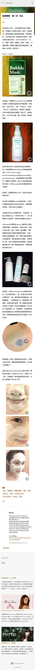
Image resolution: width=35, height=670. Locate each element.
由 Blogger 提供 (18, 663)
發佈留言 (6, 548)
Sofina (15, 496)
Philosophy (7, 496)
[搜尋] (32, 3)
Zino (20, 496)
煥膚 (29, 491)
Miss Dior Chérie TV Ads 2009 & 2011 (12, 610)
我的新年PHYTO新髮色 (8, 643)
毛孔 (4, 491)
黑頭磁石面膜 (17, 491)
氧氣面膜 (10, 491)
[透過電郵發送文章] (3, 488)
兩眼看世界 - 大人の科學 (8, 578)
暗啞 (25, 491)
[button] (3, 22)
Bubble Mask (19, 493)
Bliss (11, 493)
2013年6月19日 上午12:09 (18, 543)
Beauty (5, 493)
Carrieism (8, 3)
